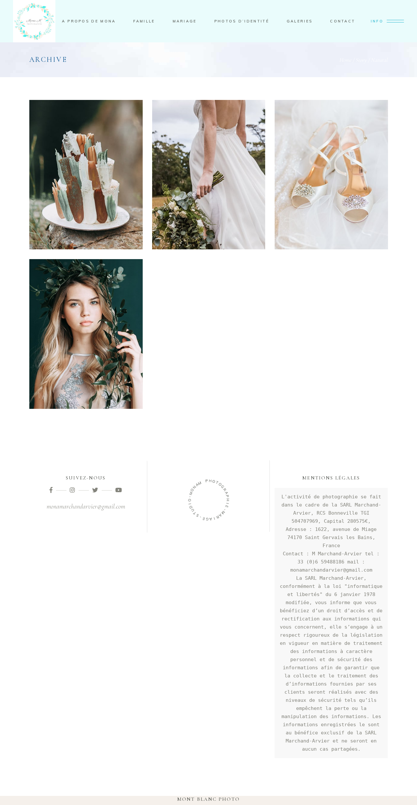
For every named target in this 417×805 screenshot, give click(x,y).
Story (361, 59)
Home (345, 59)
